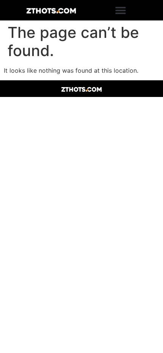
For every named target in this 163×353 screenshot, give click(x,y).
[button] (120, 10)
